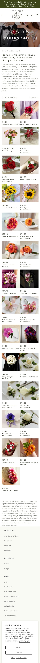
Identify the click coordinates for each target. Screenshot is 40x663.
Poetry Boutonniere (28, 179)
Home (4, 51)
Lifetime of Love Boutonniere (26, 237)
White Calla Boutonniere (25, 406)
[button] (27, 15)
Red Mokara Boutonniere (25, 152)
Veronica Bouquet (9, 293)
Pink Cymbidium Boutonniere (8, 321)
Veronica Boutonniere (29, 293)
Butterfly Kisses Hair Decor (28, 349)
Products (7, 546)
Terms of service (10, 616)
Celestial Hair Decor (10, 491)
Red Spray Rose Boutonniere (8, 180)
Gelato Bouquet (8, 151)
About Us (7, 550)
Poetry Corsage (8, 462)
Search (6, 564)
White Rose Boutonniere (25, 435)
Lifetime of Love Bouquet (8, 266)
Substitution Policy (11, 611)
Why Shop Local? (10, 592)
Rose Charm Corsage (28, 124)
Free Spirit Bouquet (9, 208)
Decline (19, 653)
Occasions (8, 541)
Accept (19, 647)
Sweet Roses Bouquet (10, 236)
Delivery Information (12, 596)
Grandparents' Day (11, 536)
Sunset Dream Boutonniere (26, 266)
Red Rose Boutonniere (11, 124)
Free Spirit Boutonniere (25, 209)
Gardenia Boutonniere (29, 377)
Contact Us (8, 587)
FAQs (6, 582)
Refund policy (9, 606)
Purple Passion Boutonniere (8, 435)
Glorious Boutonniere (10, 348)
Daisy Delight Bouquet (7, 378)
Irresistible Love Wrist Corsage (29, 463)
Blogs (6, 569)
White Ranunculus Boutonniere (9, 406)
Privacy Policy (24, 642)
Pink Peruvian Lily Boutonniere (27, 321)
